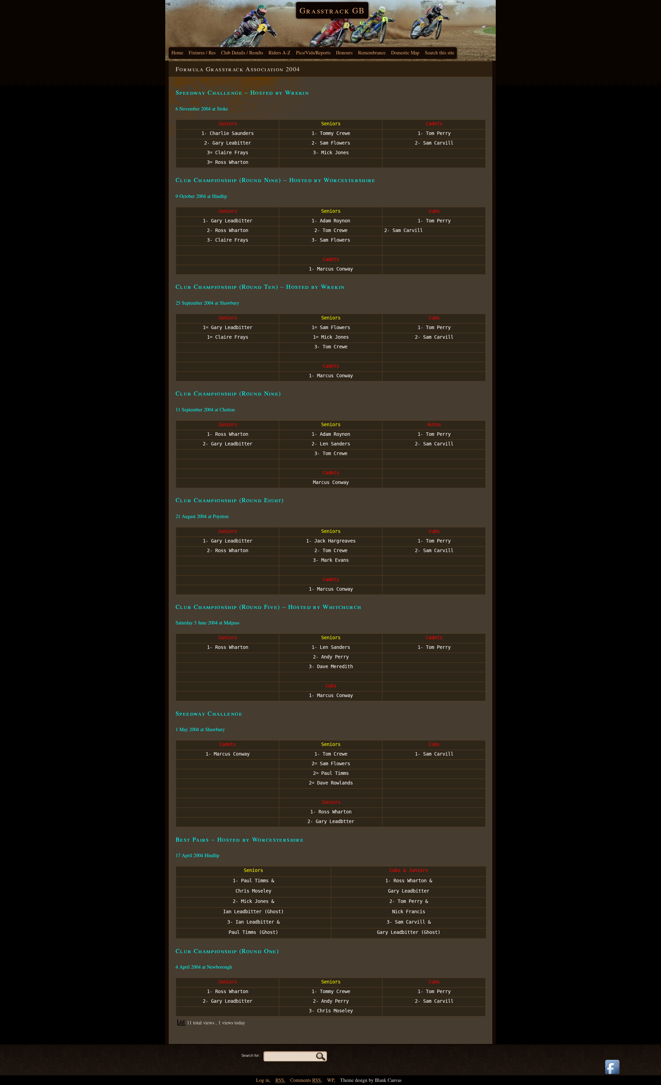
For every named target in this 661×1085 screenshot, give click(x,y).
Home (177, 52)
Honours (344, 52)
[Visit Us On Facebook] (612, 1074)
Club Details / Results (242, 52)
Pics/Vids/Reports (313, 52)
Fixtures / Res (202, 52)
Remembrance (372, 52)
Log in (262, 1080)
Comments (305, 1080)
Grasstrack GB (332, 10)
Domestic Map (405, 52)
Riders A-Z (280, 52)
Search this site (439, 52)
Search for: (250, 1055)
